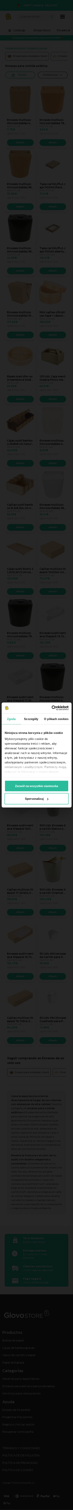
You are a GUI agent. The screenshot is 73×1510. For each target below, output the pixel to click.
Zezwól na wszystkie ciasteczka (36, 785)
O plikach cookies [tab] (56, 718)
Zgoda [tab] (11, 718)
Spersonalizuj (34, 798)
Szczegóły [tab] (31, 718)
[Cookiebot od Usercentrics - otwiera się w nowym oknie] (52, 708)
